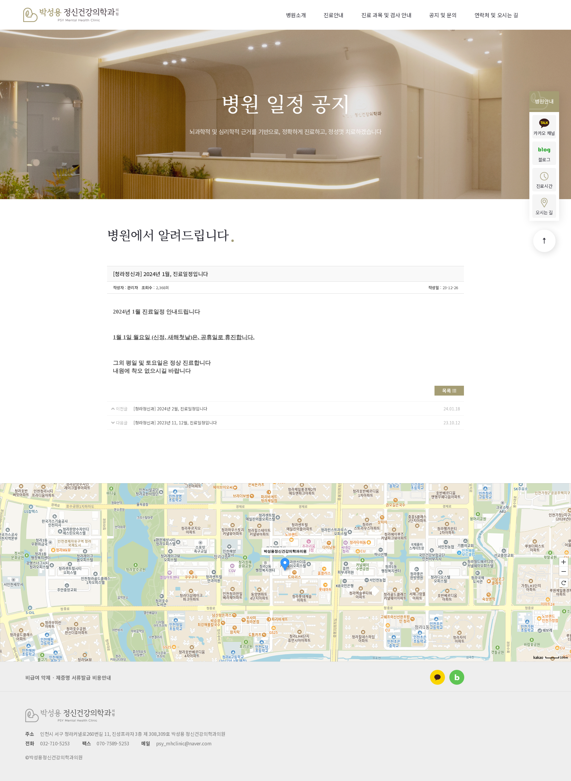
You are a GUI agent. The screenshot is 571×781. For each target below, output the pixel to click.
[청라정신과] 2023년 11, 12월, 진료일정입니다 (175, 423)
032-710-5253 (55, 743)
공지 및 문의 (443, 15)
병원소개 (296, 15)
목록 (446, 390)
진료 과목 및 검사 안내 (386, 15)
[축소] (564, 571)
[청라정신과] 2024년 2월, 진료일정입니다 (170, 409)
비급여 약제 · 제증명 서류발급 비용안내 (68, 677)
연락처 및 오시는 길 (496, 15)
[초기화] (564, 583)
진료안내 (333, 15)
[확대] (564, 561)
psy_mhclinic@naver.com (183, 743)
